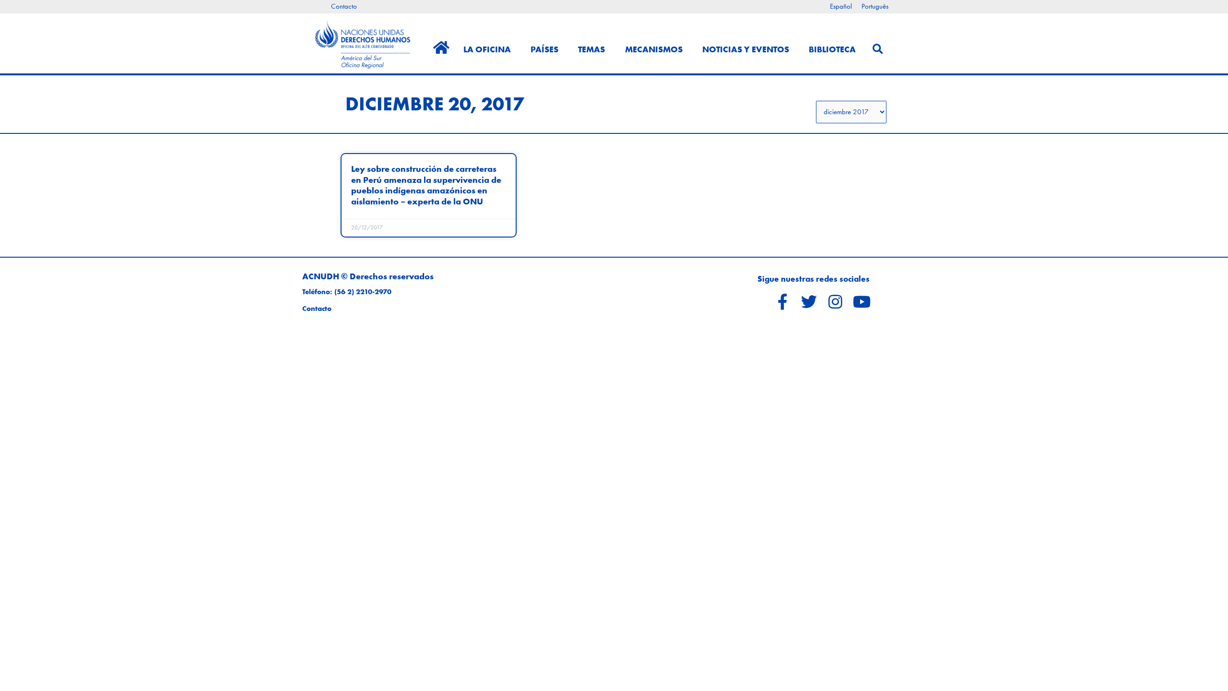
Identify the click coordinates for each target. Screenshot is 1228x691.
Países (544, 49)
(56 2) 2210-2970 (362, 292)
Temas (591, 49)
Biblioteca (832, 49)
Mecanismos (654, 49)
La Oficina (487, 49)
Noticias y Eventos (745, 49)
